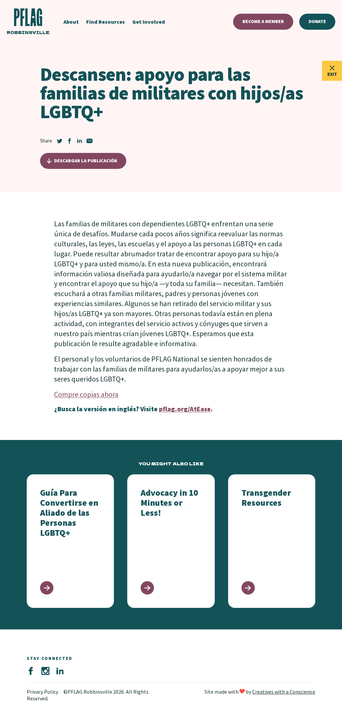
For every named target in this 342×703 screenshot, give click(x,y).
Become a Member (263, 21)
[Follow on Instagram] (45, 671)
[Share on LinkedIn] (79, 141)
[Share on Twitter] (59, 141)
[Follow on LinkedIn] (60, 671)
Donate (317, 21)
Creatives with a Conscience (283, 691)
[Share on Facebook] (69, 141)
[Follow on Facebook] (31, 671)
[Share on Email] (90, 141)
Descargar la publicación (85, 161)
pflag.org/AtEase (185, 409)
